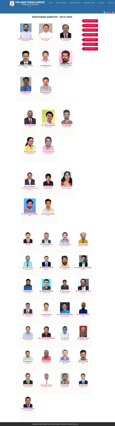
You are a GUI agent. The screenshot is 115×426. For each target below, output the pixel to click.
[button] (61, 3)
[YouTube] (113, 12)
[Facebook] (107, 12)
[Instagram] (110, 12)
